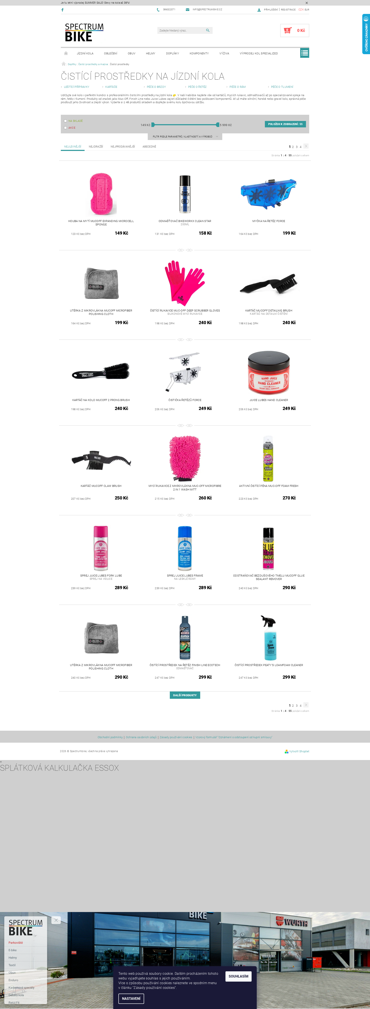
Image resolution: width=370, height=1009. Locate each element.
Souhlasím (238, 976)
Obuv (131, 53)
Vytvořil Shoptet (299, 751)
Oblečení (110, 53)
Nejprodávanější (123, 146)
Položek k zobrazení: (285, 124)
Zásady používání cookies (176, 737)
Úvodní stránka (66, 53)
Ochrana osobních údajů (141, 737)
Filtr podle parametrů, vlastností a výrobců (183, 136)
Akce (72, 127)
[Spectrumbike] (84, 33)
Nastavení (131, 999)
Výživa (224, 53)
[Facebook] (63, 10)
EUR (307, 9)
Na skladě (76, 120)
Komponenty (199, 53)
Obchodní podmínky (110, 737)
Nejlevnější (72, 146)
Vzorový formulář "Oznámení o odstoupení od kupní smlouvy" (233, 737)
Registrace (288, 9)
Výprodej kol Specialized (259, 53)
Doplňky (172, 53)
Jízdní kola (85, 53)
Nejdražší (96, 146)
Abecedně (149, 146)
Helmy (150, 53)
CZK (301, 9)
